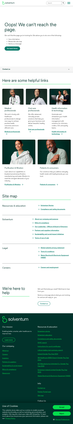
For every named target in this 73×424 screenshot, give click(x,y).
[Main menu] (69, 3)
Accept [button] (61, 407)
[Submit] (63, 3)
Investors (5, 358)
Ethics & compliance (9, 369)
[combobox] (55, 3)
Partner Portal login (44, 392)
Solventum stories (44, 331)
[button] (61, 419)
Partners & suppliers (9, 362)
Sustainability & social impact (12, 366)
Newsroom (6, 373)
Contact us (41, 388)
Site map (41, 395)
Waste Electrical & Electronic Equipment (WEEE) (54, 376)
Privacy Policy (10, 418)
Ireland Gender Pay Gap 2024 (48, 354)
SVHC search (42, 343)
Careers (5, 354)
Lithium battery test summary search (50, 350)
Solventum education (45, 335)
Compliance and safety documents (50, 339)
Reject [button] (62, 413)
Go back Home (12, 48)
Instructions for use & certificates (49, 346)
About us (5, 350)
